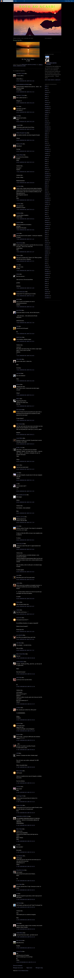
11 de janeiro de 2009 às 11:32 (25, 783)
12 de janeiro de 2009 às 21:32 (25, 936)
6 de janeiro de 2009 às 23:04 (25, 129)
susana (17, 575)
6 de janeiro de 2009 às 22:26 (25, 112)
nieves (17, 526)
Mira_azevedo (19, 940)
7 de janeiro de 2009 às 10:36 (25, 229)
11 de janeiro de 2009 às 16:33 (25, 841)
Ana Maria (18, 203)
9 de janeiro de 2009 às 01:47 (25, 614)
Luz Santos (18, 186)
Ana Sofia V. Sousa (20, 73)
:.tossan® (18, 125)
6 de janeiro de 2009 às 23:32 (25, 162)
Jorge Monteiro (19, 855)
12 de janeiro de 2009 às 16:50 (25, 929)
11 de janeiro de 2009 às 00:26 (25, 749)
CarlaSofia (18, 222)
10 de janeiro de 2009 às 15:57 (25, 704)
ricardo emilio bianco (20, 291)
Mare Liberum (19, 424)
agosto (46, 133)
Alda (17, 326)
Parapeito (18, 734)
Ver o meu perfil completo (52, 79)
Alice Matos (18, 642)
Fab (17, 893)
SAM (17, 753)
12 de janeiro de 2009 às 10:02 (25, 919)
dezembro (47, 106)
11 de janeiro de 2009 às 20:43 (25, 880)
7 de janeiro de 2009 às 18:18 (25, 333)
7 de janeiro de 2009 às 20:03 (25, 355)
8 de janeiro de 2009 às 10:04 (25, 461)
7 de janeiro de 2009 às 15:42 (25, 306)
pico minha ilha (19, 635)
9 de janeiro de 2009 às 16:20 (25, 639)
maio (46, 116)
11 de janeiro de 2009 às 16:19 (25, 812)
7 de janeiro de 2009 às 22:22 (25, 369)
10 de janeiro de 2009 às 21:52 (25, 740)
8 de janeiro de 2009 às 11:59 (25, 491)
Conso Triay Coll (19, 543)
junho (46, 96)
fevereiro (47, 92)
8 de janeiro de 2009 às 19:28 (25, 549)
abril (46, 88)
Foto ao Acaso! (37, 6)
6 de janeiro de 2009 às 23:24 (25, 151)
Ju (16, 483)
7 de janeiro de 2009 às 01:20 (25, 200)
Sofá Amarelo (19, 409)
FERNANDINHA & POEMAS (22, 84)
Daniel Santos (19, 337)
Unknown (18, 255)
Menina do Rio (19, 143)
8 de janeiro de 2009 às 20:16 (25, 579)
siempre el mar (19, 805)
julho (46, 86)
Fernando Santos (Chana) (51, 63)
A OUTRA (18, 786)
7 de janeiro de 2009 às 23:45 (25, 420)
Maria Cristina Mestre (20, 653)
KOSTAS (18, 723)
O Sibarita (18, 707)
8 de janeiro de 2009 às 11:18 (25, 480)
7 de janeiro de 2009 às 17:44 (25, 322)
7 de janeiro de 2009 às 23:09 (25, 380)
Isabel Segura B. (19, 796)
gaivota (17, 299)
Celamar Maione (19, 154)
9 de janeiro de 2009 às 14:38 (25, 631)
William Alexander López (21, 132)
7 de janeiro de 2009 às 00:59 (25, 182)
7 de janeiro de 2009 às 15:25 (25, 295)
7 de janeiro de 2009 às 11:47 (25, 251)
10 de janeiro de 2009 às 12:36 (25, 686)
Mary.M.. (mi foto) (20, 516)
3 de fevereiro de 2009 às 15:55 (26, 962)
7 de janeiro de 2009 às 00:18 (25, 171)
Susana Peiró (19, 617)
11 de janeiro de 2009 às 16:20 (25, 825)
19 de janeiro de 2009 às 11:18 (25, 947)
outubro (46, 110)
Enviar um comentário (17, 965)
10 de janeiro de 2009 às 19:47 (25, 730)
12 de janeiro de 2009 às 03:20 (25, 899)
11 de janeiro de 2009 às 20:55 (25, 890)
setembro (47, 112)
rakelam (18, 583)
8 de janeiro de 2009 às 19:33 (25, 571)
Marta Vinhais (19, 828)
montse (17, 233)
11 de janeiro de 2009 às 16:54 (25, 852)
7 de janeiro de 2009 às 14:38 (25, 288)
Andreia (18, 465)
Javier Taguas (19, 884)
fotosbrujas (18, 213)
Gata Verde (18, 373)
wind (17, 115)
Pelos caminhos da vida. (21, 494)
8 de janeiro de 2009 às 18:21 (25, 540)
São (17, 844)
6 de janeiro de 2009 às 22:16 (25, 91)
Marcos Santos (19, 770)
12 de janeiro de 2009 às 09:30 (25, 907)
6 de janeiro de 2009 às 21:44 (25, 80)
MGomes (18, 384)
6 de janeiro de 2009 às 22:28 (25, 121)
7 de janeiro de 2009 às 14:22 (25, 270)
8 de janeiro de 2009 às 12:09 (25, 502)
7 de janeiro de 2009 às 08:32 (25, 218)
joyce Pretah (18, 310)
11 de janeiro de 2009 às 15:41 (25, 801)
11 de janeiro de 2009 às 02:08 (25, 767)
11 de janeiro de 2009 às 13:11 (25, 792)
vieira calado (19, 359)
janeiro (46, 104)
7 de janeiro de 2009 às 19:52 (25, 341)
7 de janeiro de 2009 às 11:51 (25, 261)
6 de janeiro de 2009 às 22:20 (25, 102)
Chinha (17, 274)
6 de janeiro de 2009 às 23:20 (25, 140)
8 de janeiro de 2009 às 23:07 (25, 606)
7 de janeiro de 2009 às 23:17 (25, 406)
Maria (17, 106)
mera (17, 264)
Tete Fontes (18, 903)
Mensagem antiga (39, 967)
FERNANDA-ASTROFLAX (22, 816)
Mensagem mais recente (18, 967)
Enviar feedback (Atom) (23, 970)
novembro (47, 108)
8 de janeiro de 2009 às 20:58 (25, 598)
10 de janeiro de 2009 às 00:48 (25, 658)
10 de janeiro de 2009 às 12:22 (25, 674)
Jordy (17, 472)
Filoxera (18, 602)
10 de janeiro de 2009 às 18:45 (25, 719)
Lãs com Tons (19, 951)
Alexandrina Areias (20, 870)
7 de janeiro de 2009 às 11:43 (25, 239)
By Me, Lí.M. (19, 447)
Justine (17, 923)
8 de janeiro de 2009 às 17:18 (25, 522)
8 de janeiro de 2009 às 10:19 (25, 469)
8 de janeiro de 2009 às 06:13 (25, 434)
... (16, 743)
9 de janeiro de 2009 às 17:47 (25, 650)
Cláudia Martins (19, 932)
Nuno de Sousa (19, 242)
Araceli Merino (19, 438)
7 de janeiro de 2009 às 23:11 (25, 395)
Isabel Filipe (18, 677)
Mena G (18, 398)
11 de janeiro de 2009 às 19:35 (25, 866)
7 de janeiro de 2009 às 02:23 (25, 209)
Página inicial (29, 967)
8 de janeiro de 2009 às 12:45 (25, 513)
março (46, 90)
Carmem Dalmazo (20, 661)
